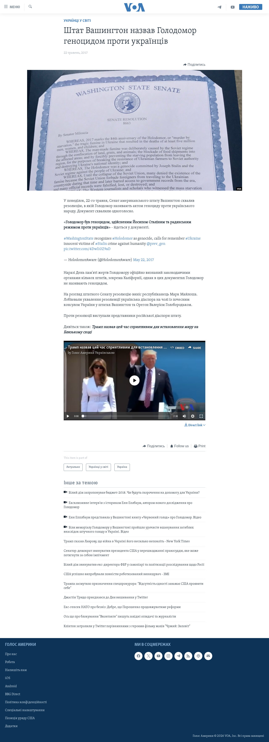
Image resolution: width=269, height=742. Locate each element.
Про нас (11, 654)
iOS (7, 678)
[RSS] (188, 656)
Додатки (11, 726)
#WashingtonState (79, 239)
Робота (10, 662)
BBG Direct (12, 694)
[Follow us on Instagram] (168, 656)
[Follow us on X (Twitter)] (148, 656)
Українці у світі (77, 21)
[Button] (194, 64)
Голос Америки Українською (93, 353)
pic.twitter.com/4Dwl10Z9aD (87, 249)
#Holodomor (122, 239)
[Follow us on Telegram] (178, 656)
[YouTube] (232, 7)
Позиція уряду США (20, 718)
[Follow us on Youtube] (158, 656)
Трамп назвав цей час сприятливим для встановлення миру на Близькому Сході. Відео (144, 347)
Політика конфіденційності (26, 702)
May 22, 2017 (143, 260)
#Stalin (101, 244)
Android (11, 686)
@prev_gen (156, 244)
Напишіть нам (16, 670)
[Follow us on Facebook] (138, 656)
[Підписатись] (208, 656)
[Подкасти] (198, 656)
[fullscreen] (201, 416)
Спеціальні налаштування (25, 710)
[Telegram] (219, 7)
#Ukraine (193, 239)
